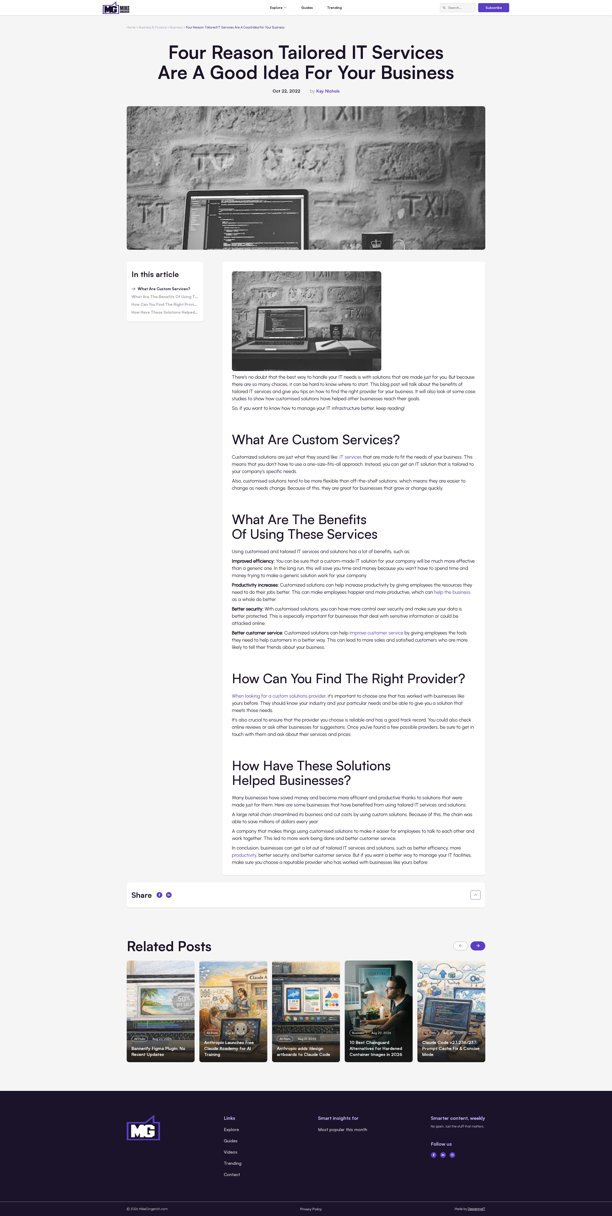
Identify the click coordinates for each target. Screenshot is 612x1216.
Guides (307, 8)
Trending (334, 8)
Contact (232, 1174)
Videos (230, 1152)
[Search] (444, 7)
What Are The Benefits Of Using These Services (164, 297)
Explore (231, 1129)
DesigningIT (476, 1209)
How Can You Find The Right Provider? (164, 304)
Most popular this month (342, 1129)
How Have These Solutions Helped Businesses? (164, 312)
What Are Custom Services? (164, 289)
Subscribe (494, 8)
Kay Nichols (328, 91)
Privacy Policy (311, 1209)
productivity (244, 855)
